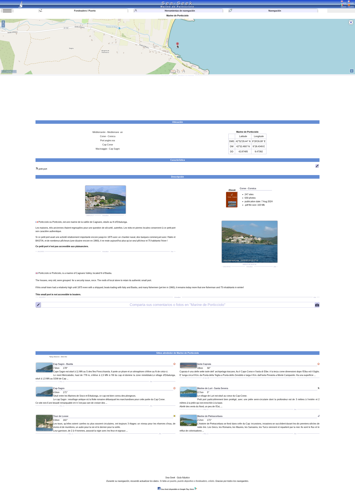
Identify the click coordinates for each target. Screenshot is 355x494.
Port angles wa (107, 140)
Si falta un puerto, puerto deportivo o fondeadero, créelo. (187, 481)
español (351, 7)
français (351, 3)
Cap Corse (107, 144)
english (343, 3)
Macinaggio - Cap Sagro (108, 149)
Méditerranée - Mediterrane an (107, 132)
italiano (343, 7)
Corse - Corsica (107, 136)
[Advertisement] (177, 96)
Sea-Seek (177, 3)
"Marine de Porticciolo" (177, 305)
